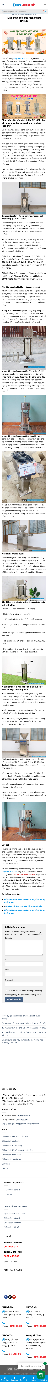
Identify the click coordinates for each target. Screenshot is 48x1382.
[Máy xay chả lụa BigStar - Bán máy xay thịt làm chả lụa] (24, 4)
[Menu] (44, 4)
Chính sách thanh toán (11, 1155)
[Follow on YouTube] (14, 1297)
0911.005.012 (23, 1116)
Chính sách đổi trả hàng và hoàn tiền (17, 1150)
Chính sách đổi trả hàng (12, 1145)
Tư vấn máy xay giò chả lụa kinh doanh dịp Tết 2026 (24, 1028)
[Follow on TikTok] (10, 1297)
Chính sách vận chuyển (11, 1159)
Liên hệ (5, 1168)
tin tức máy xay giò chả (27, 15)
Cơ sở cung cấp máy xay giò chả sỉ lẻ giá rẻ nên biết (24, 1023)
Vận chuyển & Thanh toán (14, 1213)
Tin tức (14, 15)
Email (7, 970)
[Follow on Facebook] (6, 1297)
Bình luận (9, 938)
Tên (7, 959)
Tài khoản (7, 1373)
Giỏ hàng (25, 1373)
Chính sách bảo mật (12, 1218)
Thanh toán (16, 1373)
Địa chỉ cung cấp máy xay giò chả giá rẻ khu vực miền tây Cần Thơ (22, 1041)
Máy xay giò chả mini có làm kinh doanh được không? (21, 1017)
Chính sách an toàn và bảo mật (15, 1136)
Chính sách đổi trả (11, 1227)
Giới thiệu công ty (13, 1190)
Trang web (9, 980)
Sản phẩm (33, 1373)
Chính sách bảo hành (10, 1141)
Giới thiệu (6, 1164)
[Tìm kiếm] (44, 12)
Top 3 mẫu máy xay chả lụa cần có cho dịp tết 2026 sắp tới (24, 1033)
